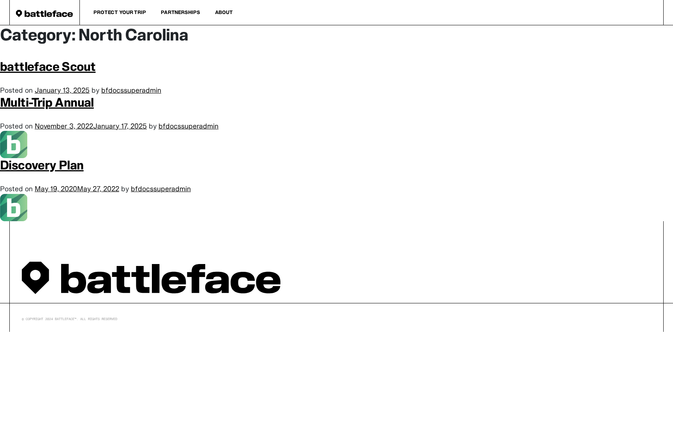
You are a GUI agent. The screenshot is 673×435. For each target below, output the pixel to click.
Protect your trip (119, 12)
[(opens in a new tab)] (13, 206)
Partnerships (180, 12)
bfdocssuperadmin (131, 90)
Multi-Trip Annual (47, 102)
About (224, 12)
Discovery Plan (42, 165)
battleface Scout (47, 66)
